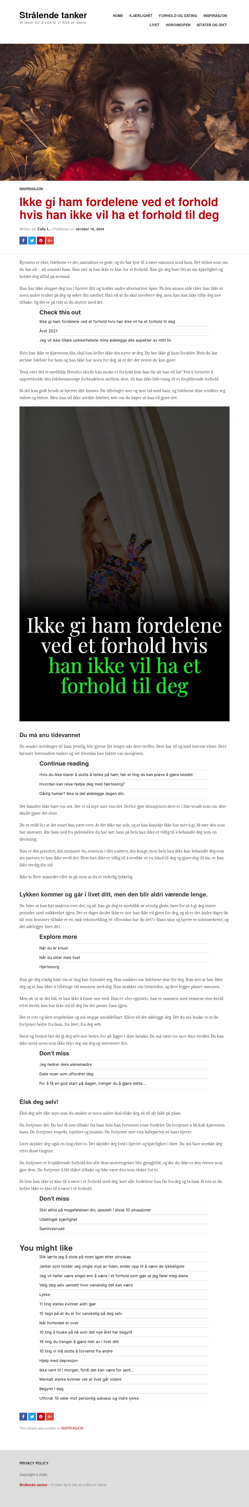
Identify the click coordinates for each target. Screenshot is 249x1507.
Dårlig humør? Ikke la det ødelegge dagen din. (81, 793)
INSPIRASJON (215, 15)
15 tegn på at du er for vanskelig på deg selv (80, 1313)
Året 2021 (48, 330)
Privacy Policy (33, 1463)
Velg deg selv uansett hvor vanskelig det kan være (86, 1285)
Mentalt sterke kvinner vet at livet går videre (80, 1379)
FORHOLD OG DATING (178, 15)
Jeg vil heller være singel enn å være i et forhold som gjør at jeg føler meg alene (113, 1275)
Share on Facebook (23, 240)
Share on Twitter (32, 240)
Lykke (44, 1294)
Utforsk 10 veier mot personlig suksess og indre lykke (89, 1398)
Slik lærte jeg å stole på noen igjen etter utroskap (85, 1256)
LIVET (155, 24)
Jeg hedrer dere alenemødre (65, 1064)
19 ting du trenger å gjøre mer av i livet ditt (79, 1341)
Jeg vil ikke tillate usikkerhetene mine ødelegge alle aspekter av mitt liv (105, 340)
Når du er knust (53, 948)
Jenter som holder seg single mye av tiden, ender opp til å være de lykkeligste (111, 1266)
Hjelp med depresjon (58, 1360)
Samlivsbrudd (51, 1228)
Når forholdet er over (59, 1322)
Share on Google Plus (50, 240)
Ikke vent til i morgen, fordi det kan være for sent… (86, 1370)
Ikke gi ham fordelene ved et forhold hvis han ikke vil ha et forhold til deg (119, 208)
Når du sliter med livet (59, 957)
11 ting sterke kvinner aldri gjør (67, 1303)
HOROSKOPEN (178, 24)
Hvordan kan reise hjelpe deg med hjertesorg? (82, 784)
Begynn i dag (51, 1388)
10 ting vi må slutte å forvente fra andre (76, 1351)
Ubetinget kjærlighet (58, 1219)
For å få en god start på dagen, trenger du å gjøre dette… (92, 1083)
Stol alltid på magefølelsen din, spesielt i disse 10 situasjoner (95, 1209)
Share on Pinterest (41, 240)
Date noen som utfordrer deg (66, 1073)
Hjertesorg (49, 966)
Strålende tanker (53, 14)
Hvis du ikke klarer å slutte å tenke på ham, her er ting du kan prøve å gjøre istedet (116, 774)
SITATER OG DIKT (212, 24)
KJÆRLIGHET (141, 15)
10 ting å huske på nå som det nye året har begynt (85, 1332)
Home (118, 15)
